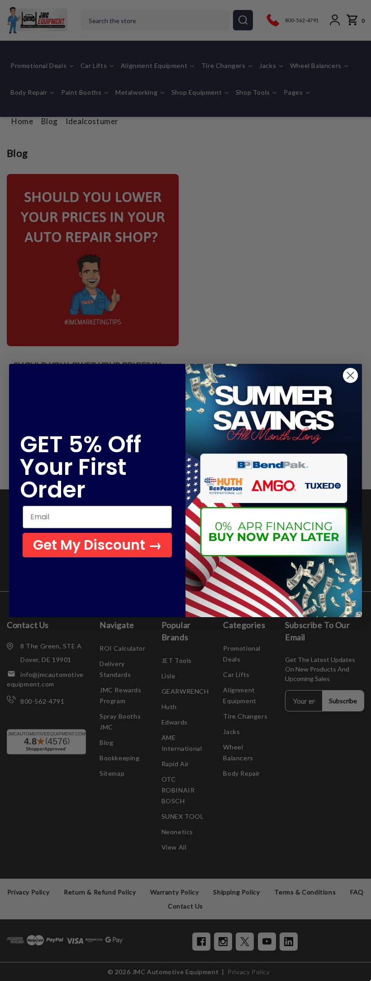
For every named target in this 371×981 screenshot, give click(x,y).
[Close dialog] (350, 375)
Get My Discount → (97, 545)
